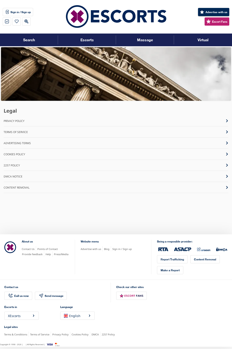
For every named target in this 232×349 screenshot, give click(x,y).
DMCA (95, 334)
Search (29, 40)
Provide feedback (32, 254)
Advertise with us (91, 249)
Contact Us (28, 249)
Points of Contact (47, 249)
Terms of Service (39, 334)
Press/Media (61, 254)
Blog (106, 249)
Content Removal (205, 259)
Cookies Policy (80, 334)
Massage (145, 40)
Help (48, 254)
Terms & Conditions (15, 334)
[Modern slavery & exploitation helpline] (203, 249)
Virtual (203, 40)
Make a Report (170, 270)
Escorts (87, 40)
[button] (7, 21)
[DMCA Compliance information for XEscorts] (221, 249)
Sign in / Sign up (122, 249)
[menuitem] (213, 12)
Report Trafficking (172, 259)
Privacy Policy (60, 334)
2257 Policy (108, 334)
